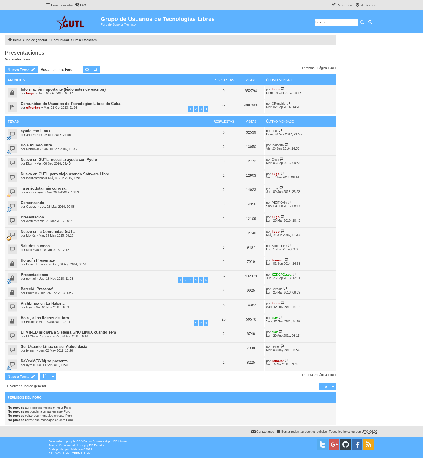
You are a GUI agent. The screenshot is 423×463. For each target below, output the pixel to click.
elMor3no (33, 107)
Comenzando (32, 203)
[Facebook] (357, 444)
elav (275, 317)
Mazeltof (79, 449)
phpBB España (94, 445)
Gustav (31, 206)
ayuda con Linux (35, 131)
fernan (30, 350)
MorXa (30, 235)
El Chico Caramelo (39, 336)
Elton (29, 163)
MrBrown (32, 149)
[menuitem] (80, 5)
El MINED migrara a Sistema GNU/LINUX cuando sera (68, 332)
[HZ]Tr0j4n (279, 202)
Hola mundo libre (36, 145)
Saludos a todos (35, 246)
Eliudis (30, 321)
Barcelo (31, 293)
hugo (30, 93)
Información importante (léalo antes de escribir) (63, 89)
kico (29, 249)
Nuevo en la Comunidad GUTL (48, 231)
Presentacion (32, 217)
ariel (29, 134)
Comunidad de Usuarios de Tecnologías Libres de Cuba (70, 104)
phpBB (76, 441)
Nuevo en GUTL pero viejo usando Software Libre (65, 174)
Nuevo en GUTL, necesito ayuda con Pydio (59, 159)
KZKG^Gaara (281, 274)
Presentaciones (24, 52)
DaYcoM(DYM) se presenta (44, 361)
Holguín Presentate (38, 260)
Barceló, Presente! (37, 289)
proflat (60, 449)
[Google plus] (334, 444)
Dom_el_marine (37, 264)
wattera (31, 221)
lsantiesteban (35, 178)
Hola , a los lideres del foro (45, 318)
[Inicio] (73, 22)
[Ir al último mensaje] (283, 89)
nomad (31, 278)
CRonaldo (278, 103)
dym (29, 365)
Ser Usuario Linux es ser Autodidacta (54, 346)
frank (27, 59)
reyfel (275, 346)
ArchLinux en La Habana (42, 303)
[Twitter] (322, 444)
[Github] (345, 444)
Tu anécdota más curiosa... (45, 188)
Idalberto (278, 145)
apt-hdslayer (35, 192)
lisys (29, 307)
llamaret (278, 260)
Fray (275, 188)
